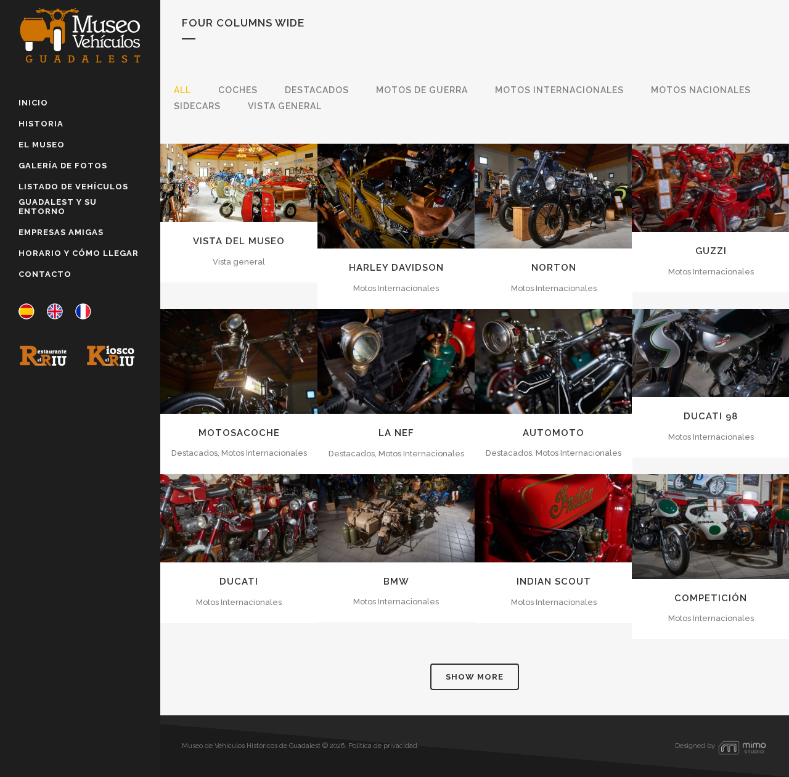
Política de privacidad (382, 746)
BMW (396, 581)
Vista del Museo (239, 241)
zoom (212, 181)
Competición (710, 598)
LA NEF (396, 432)
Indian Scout (554, 581)
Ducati (238, 581)
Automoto (553, 432)
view (267, 181)
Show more (475, 676)
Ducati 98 (711, 416)
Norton (553, 267)
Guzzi (711, 251)
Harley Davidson (396, 267)
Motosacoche (239, 432)
